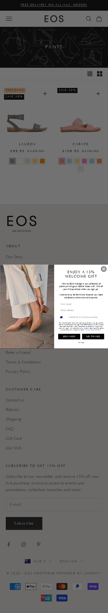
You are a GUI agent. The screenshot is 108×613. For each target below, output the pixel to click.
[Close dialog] (103, 268)
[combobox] (62, 317)
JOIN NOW (69, 336)
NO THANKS (93, 336)
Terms (99, 330)
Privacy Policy (90, 330)
